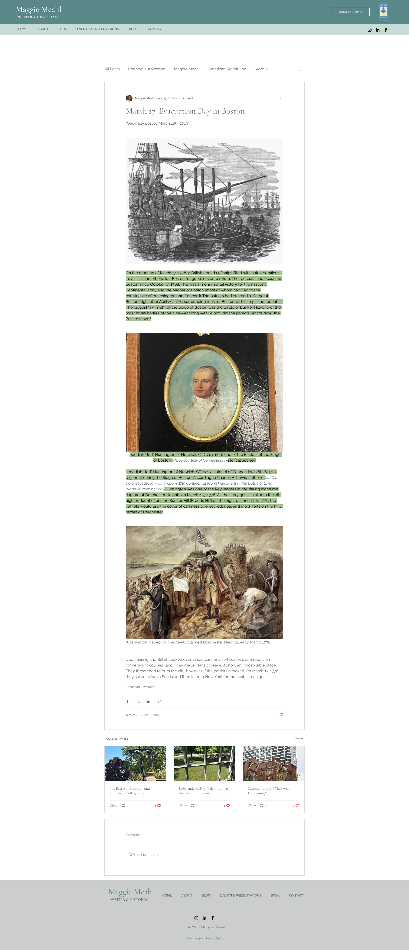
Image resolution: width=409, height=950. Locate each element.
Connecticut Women (147, 69)
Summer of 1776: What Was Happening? (268, 790)
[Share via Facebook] (128, 701)
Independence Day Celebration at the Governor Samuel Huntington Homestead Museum (204, 790)
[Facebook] (385, 29)
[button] (299, 69)
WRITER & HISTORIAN (38, 17)
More (259, 69)
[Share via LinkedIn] (149, 701)
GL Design (217, 938)
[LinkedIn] (377, 29)
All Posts (112, 69)
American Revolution (227, 69)
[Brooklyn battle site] (135, 763)
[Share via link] (159, 701)
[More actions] (280, 98)
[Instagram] (369, 29)
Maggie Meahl (38, 9)
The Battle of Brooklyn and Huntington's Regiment (130, 790)
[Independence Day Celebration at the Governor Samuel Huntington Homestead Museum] (204, 763)
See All (300, 738)
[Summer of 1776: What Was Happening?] (273, 763)
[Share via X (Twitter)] (138, 701)
